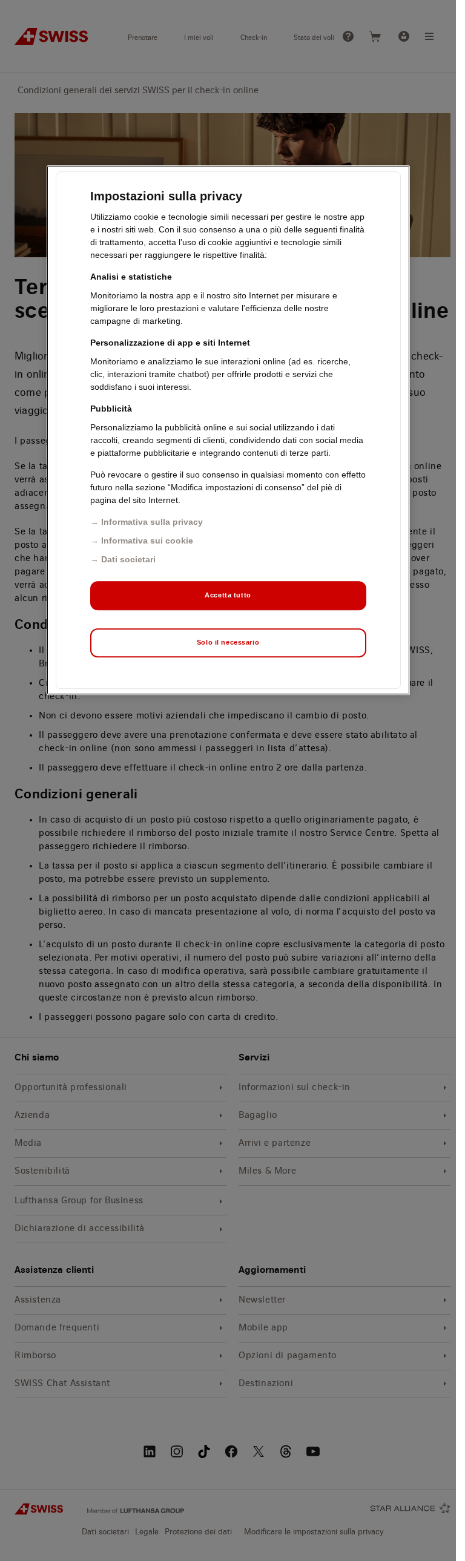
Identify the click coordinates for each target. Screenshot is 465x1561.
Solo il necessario (228, 642)
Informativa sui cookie (147, 540)
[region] (228, 430)
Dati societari (128, 559)
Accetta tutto (228, 595)
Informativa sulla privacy (152, 522)
